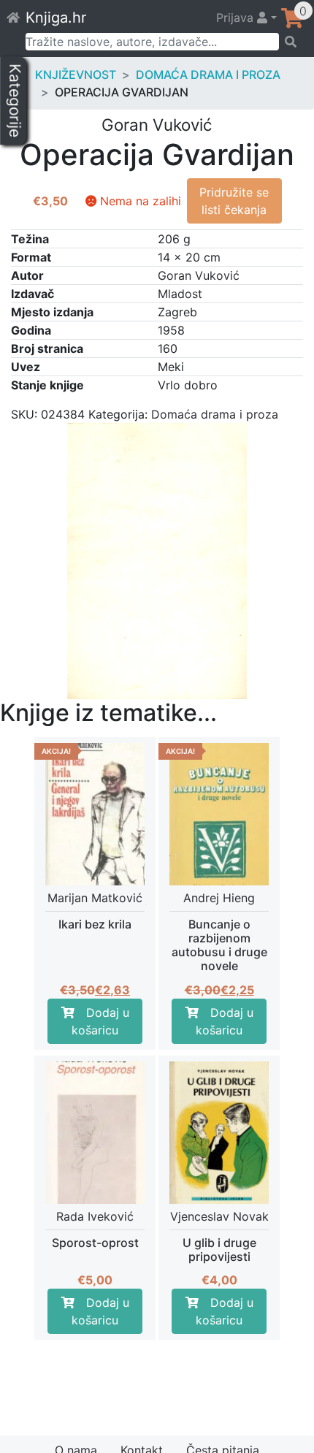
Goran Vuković (199, 275)
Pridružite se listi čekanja (234, 201)
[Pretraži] (292, 41)
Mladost (180, 293)
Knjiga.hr (56, 17)
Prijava (236, 17)
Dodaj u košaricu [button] (100, 1021)
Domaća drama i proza (208, 74)
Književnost (75, 74)
